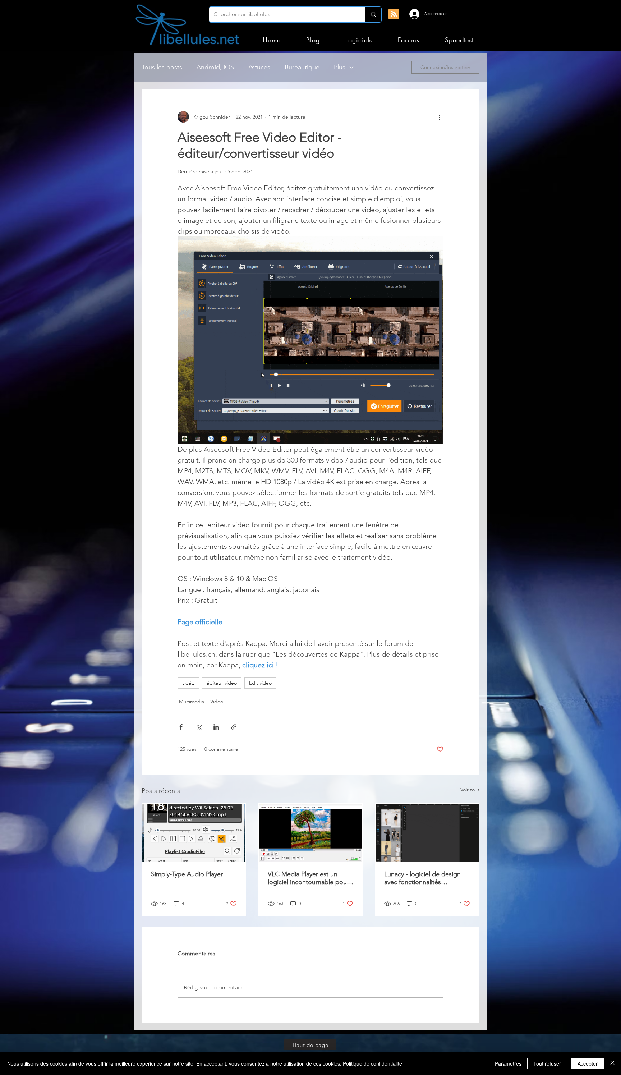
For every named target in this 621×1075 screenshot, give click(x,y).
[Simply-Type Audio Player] (193, 833)
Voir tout (469, 789)
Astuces (259, 67)
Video (216, 701)
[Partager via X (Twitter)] (198, 726)
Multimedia (191, 701)
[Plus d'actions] (439, 116)
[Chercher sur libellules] (373, 14)
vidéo (188, 683)
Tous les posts (162, 67)
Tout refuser (547, 1063)
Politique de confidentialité (372, 1063)
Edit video (260, 683)
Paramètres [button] (508, 1063)
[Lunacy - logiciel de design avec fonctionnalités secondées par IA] (427, 833)
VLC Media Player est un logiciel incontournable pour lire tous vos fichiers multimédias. (308, 878)
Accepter (588, 1063)
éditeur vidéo (222, 683)
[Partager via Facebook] (181, 726)
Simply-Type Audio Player (187, 874)
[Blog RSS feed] (393, 14)
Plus (339, 67)
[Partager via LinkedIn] (216, 726)
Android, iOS (215, 67)
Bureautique (302, 67)
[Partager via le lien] (233, 726)
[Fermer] (612, 1063)
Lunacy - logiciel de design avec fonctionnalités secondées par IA (422, 878)
